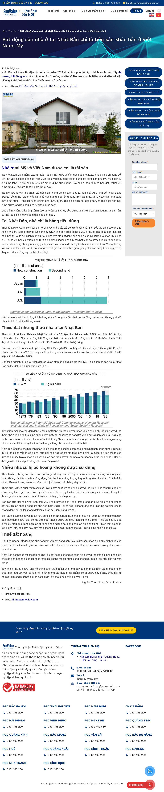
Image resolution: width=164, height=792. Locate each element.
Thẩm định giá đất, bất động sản (143, 72)
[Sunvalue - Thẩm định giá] (20, 13)
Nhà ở (7, 168)
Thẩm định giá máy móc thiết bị (143, 123)
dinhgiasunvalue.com (25, 599)
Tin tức (136, 10)
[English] (152, 15)
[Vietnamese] (158, 15)
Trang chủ (52, 10)
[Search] (159, 11)
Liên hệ (149, 10)
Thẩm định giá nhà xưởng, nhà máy (143, 101)
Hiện (31, 159)
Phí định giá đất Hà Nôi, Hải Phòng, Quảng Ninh (48, 86)
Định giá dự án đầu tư (143, 92)
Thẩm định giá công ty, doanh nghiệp (143, 83)
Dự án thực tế (119, 10)
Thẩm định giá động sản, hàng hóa (143, 112)
